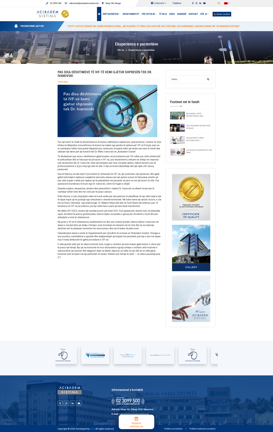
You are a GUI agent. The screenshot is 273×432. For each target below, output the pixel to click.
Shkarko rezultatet (223, 14)
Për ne (120, 50)
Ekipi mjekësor (111, 14)
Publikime (177, 3)
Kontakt (193, 14)
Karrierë (181, 14)
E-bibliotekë (159, 3)
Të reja (163, 14)
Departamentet (131, 14)
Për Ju (204, 14)
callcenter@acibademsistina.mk (83, 3)
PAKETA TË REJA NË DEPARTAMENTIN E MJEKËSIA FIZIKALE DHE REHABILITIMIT (113, 26)
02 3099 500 (55, 3)
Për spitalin (148, 14)
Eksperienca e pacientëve (142, 50)
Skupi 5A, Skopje (113, 3)
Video (172, 14)
